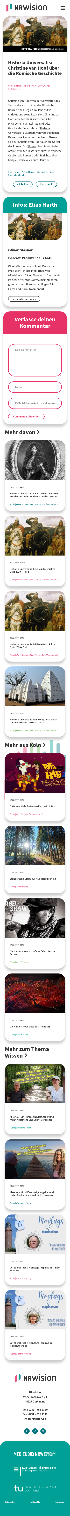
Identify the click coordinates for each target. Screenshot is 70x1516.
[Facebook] (27, 1431)
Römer (17, 172)
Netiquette (35, 1502)
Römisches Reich (16, 175)
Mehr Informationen (24, 299)
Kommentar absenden (26, 416)
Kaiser (32, 172)
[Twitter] (43, 1431)
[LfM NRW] (35, 1471)
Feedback (46, 184)
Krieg (52, 172)
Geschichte (42, 172)
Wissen (32, 146)
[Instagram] (35, 1431)
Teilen (24, 184)
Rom (10, 172)
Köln (34, 85)
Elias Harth (25, 85)
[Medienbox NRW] (35, 1454)
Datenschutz (10, 1502)
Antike (12, 151)
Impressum (60, 1502)
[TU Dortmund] (35, 1488)
